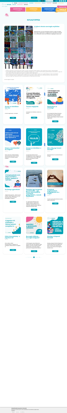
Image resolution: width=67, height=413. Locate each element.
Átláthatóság (20, 4)
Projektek (14, 4)
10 (39, 257)
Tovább (13, 117)
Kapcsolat (26, 4)
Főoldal (3, 6)
